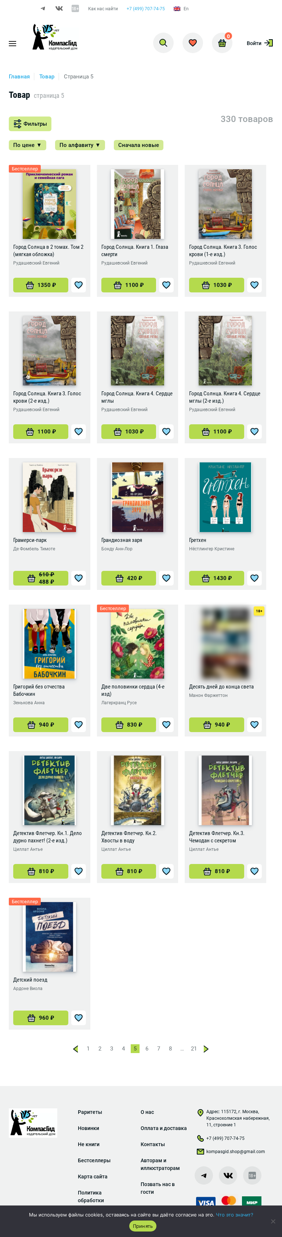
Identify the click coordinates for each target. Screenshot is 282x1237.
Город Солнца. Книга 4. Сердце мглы (137, 397)
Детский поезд (30, 979)
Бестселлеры (94, 1160)
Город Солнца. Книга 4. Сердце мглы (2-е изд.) (224, 397)
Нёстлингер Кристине (211, 548)
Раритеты (90, 1112)
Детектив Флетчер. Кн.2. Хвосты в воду (129, 837)
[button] (40, 285)
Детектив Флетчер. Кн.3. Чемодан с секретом (217, 837)
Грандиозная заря (121, 540)
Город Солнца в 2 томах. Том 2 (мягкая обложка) (48, 251)
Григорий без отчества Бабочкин (39, 690)
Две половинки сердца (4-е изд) (132, 690)
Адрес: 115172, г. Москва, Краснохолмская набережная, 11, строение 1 (238, 1118)
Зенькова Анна (29, 702)
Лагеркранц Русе (119, 702)
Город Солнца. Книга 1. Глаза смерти (134, 251)
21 (194, 1048)
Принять (143, 1226)
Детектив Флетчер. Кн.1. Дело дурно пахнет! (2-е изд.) (47, 837)
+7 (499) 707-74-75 (146, 8)
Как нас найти (103, 8)
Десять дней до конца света (221, 686)
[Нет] (272, 1221)
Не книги (89, 1144)
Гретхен (197, 540)
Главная (19, 76)
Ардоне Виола (28, 988)
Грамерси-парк (30, 540)
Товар (46, 76)
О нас (147, 1112)
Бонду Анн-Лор (117, 548)
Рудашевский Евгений (36, 263)
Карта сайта (93, 1176)
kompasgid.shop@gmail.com (235, 1151)
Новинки (88, 1128)
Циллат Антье (28, 849)
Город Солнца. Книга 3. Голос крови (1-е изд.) (223, 251)
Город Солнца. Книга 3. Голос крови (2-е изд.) (47, 397)
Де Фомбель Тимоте (34, 548)
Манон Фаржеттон (208, 695)
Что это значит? (234, 1215)
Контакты (153, 1144)
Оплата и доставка (164, 1128)
